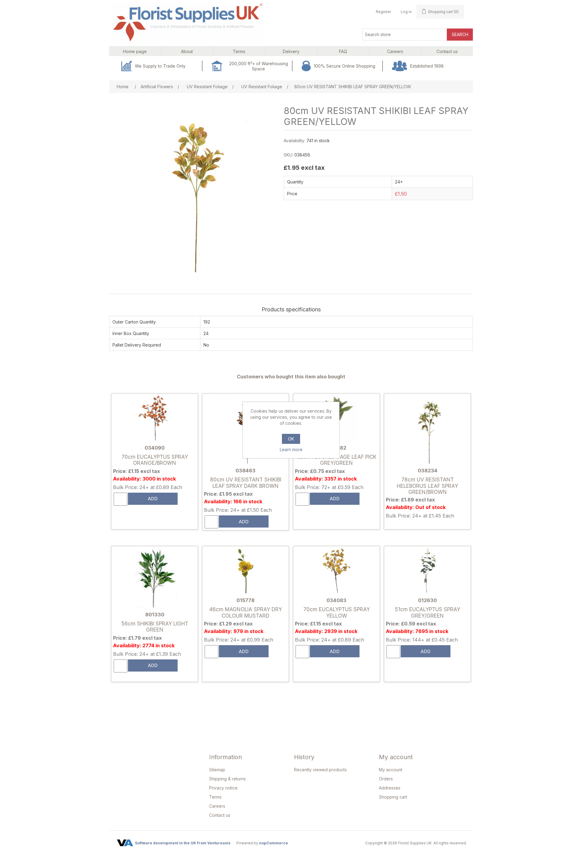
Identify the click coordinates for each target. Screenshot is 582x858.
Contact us (219, 815)
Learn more (291, 449)
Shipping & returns (227, 778)
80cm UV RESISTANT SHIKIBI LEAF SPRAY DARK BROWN (245, 483)
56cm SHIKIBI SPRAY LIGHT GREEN (154, 627)
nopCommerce (273, 843)
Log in (406, 11)
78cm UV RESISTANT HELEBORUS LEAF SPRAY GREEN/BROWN (427, 486)
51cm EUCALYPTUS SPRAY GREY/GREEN (427, 612)
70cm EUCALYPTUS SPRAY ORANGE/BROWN (155, 460)
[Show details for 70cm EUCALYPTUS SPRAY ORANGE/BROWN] (154, 418)
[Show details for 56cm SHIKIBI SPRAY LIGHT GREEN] (154, 578)
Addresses (389, 787)
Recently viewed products (320, 769)
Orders (386, 778)
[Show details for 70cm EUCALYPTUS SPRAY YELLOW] (336, 571)
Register (383, 11)
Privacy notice (223, 787)
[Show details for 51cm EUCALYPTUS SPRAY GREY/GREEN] (427, 571)
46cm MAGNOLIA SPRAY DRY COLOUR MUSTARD (245, 612)
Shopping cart (393, 796)
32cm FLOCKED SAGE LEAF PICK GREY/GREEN (336, 460)
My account (390, 769)
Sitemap (217, 769)
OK (291, 438)
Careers (217, 806)
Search (460, 34)
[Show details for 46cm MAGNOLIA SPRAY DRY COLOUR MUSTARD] (245, 571)
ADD (153, 498)
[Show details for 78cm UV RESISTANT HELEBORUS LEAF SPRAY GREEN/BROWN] (427, 430)
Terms (215, 796)
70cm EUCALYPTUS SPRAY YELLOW (336, 612)
